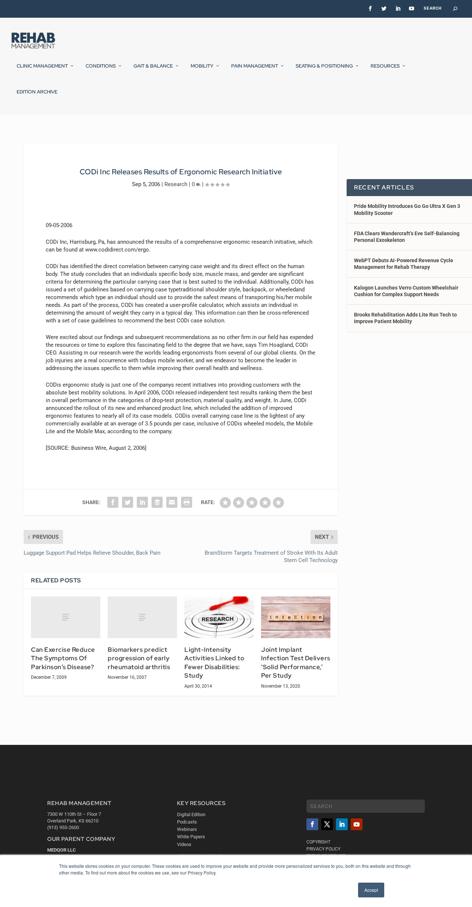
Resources (385, 66)
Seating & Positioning (324, 66)
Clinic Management (42, 66)
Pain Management (254, 66)
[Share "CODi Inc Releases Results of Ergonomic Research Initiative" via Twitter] (127, 502)
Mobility (202, 66)
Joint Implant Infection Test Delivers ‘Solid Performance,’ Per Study (295, 663)
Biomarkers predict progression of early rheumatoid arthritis (139, 658)
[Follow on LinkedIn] (342, 824)
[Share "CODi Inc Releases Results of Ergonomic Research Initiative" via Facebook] (112, 502)
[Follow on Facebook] (312, 824)
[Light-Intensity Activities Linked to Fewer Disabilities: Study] (219, 617)
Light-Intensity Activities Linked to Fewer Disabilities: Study (214, 663)
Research (175, 184)
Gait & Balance (153, 66)
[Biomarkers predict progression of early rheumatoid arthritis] (142, 617)
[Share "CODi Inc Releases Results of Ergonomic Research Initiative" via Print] (186, 502)
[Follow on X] (327, 824)
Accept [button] (371, 890)
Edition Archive (37, 92)
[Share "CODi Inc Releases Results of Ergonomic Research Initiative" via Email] (171, 502)
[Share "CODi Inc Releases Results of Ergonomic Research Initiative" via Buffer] (157, 502)
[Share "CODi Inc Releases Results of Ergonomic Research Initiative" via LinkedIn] (142, 502)
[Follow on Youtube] (356, 824)
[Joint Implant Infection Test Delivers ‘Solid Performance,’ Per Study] (295, 617)
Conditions (101, 66)
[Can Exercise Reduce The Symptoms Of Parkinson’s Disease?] (65, 617)
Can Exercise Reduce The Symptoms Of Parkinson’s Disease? (63, 658)
